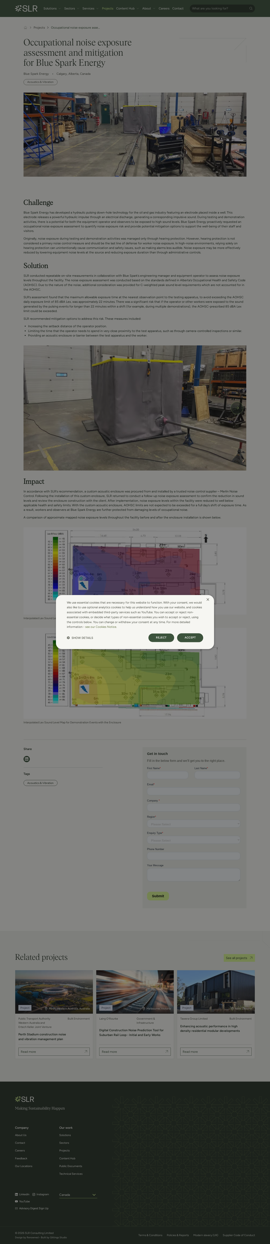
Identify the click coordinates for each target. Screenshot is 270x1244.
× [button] (207, 599)
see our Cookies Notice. (101, 627)
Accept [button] (190, 637)
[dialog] (135, 622)
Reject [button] (161, 637)
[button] (80, 638)
